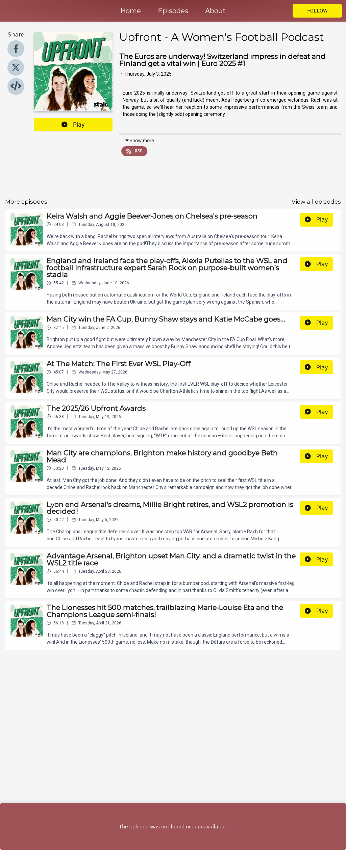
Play (79, 124)
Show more (141, 140)
